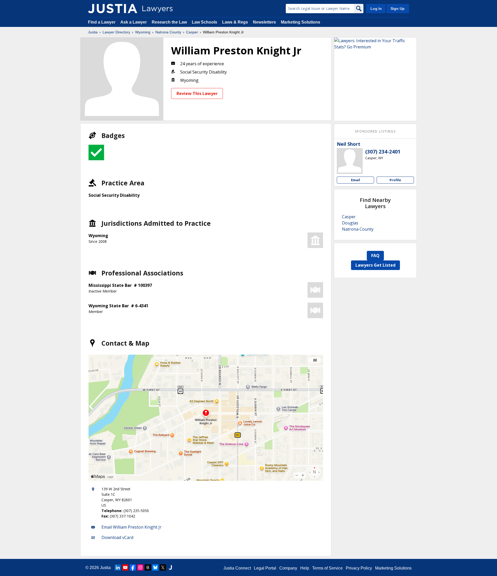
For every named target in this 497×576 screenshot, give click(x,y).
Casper (192, 32)
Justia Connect (237, 568)
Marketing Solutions (300, 22)
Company (288, 568)
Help (304, 568)
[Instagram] (140, 567)
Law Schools (204, 22)
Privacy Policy (359, 568)
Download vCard (117, 537)
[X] (163, 567)
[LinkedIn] (118, 567)
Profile (395, 180)
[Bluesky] (155, 567)
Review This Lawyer (197, 93)
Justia (93, 32)
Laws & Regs (235, 22)
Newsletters (264, 22)
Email (355, 180)
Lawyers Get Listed (375, 265)
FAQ (375, 255)
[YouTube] (125, 567)
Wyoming (142, 32)
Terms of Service (327, 568)
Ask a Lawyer (134, 22)
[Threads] (148, 567)
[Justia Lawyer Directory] (112, 8)
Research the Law (169, 22)
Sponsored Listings (375, 131)
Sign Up (398, 8)
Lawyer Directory (116, 32)
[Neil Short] (350, 161)
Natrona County (168, 32)
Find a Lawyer (101, 22)
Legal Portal (265, 568)
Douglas (350, 223)
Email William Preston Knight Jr (131, 527)
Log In (376, 8)
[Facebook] (133, 567)
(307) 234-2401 (382, 151)
